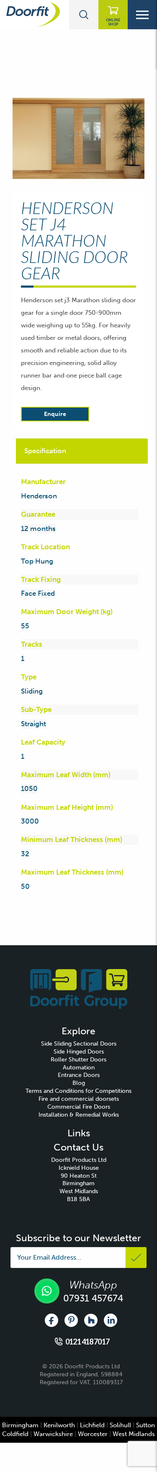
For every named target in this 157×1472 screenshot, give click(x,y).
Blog (78, 1083)
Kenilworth (59, 1425)
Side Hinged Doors (79, 1051)
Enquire (55, 414)
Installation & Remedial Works (79, 1114)
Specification (45, 450)
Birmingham (20, 1425)
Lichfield (92, 1425)
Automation (79, 1067)
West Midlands (134, 1434)
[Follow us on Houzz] (90, 1320)
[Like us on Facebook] (51, 1320)
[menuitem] (78, 1044)
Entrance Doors (79, 1075)
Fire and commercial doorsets (79, 1098)
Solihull (120, 1425)
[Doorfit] (78, 988)
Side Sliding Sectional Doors (78, 1043)
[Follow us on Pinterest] (71, 1320)
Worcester (93, 1434)
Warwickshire (53, 1434)
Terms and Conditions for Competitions (78, 1090)
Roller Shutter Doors (78, 1059)
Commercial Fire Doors (78, 1106)
